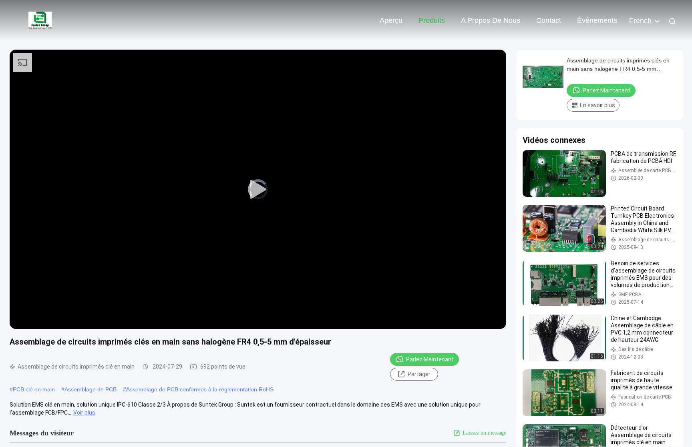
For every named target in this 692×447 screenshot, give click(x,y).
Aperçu (391, 20)
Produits (431, 20)
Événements (597, 20)
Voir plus (84, 412)
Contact (548, 20)
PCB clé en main (34, 389)
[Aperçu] (40, 20)
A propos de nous (490, 20)
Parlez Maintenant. (430, 359)
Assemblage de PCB (90, 389)
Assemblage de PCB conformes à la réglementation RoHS (200, 389)
